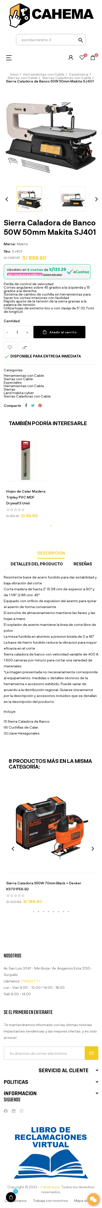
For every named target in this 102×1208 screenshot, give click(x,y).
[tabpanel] (26, 481)
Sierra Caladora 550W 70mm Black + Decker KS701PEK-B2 (43, 886)
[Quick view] (21, 476)
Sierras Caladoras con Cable (27, 396)
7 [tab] (63, 911)
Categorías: (13, 370)
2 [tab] (38, 911)
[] (11, 1197)
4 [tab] (48, 911)
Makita (22, 244)
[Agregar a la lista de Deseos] (10, 347)
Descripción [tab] (51, 553)
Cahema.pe (50, 1187)
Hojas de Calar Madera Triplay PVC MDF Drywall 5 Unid (26, 497)
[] (8, 476)
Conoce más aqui (52, 274)
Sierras (9, 389)
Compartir (26, 405)
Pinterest (40, 405)
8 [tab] (68, 911)
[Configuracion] (70, 57)
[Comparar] (45, 476)
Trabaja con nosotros (50, 1200)
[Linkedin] (14, 1111)
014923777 (31, 981)
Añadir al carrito (63, 332)
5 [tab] (53, 911)
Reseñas (83, 563)
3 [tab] (43, 911)
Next (94, 199)
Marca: (10, 244)
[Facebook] (6, 1111)
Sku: (7, 251)
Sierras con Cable (18, 379)
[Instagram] (22, 1111)
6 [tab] (58, 911)
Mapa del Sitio (85, 1200)
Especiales (13, 382)
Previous (4, 199)
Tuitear (33, 405)
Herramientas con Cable (24, 375)
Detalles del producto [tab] (37, 563)
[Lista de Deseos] (82, 58)
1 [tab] (51, 525)
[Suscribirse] (91, 1053)
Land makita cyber (19, 393)
